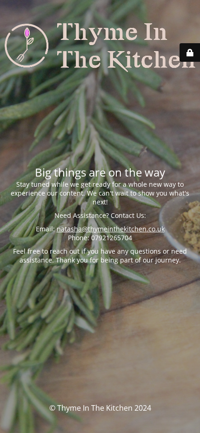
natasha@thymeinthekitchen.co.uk (111, 228)
